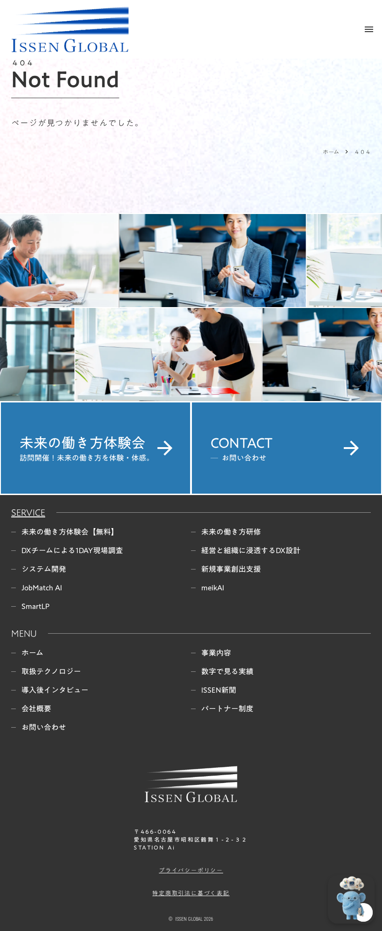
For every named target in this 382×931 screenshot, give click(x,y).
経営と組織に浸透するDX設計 (250, 550)
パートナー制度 (227, 708)
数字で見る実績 (227, 671)
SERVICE (28, 512)
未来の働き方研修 (231, 531)
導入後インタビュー (55, 690)
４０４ (362, 151)
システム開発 (43, 569)
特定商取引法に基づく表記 (191, 893)
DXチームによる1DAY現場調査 (72, 550)
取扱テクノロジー (51, 671)
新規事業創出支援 (231, 569)
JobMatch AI (41, 587)
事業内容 (216, 652)
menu (369, 29)
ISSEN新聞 (218, 690)
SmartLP (35, 606)
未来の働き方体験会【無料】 (69, 531)
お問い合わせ (43, 727)
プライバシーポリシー (191, 870)
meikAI (212, 587)
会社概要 (36, 708)
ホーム (331, 151)
